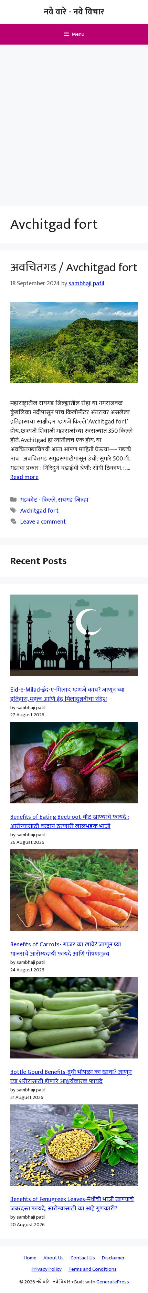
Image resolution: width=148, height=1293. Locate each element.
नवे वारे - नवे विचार (74, 12)
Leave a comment (43, 522)
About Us (53, 1258)
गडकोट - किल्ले (37, 500)
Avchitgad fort (39, 511)
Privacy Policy (47, 1269)
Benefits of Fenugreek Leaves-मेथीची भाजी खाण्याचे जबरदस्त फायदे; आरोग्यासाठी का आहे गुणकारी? (72, 1204)
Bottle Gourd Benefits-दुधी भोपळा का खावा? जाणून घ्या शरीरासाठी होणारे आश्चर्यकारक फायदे (71, 1077)
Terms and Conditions (92, 1269)
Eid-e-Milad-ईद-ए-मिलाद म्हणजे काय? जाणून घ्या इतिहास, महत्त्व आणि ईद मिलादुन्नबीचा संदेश (67, 694)
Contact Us (83, 1258)
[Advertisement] (74, 121)
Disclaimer (113, 1258)
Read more (24, 477)
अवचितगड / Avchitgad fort (74, 268)
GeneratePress (112, 1282)
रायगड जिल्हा (73, 500)
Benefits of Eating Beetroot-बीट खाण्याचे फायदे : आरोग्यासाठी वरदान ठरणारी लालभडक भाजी (69, 821)
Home (30, 1258)
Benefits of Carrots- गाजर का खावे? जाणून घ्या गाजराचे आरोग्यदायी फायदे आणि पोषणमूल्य (65, 949)
